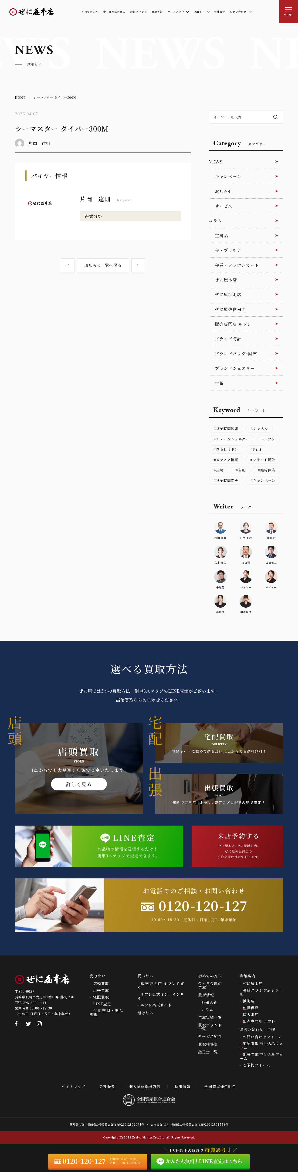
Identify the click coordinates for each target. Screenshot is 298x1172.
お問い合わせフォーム (262, 1037)
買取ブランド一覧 (210, 1026)
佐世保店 (251, 1007)
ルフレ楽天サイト (156, 1005)
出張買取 (101, 990)
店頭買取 (101, 983)
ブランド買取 (264, 459)
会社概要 (107, 1086)
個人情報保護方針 (145, 1086)
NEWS (216, 162)
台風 (242, 469)
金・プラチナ (228, 250)
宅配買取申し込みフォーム (261, 1045)
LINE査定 (102, 1003)
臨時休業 (267, 469)
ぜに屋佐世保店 (230, 309)
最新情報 (206, 995)
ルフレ (269, 439)
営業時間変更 (227, 480)
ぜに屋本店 (226, 280)
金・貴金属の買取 (210, 985)
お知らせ (223, 191)
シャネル (260, 428)
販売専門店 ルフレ (233, 324)
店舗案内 (247, 976)
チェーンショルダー (232, 439)
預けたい (145, 1013)
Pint (257, 449)
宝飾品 (221, 235)
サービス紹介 (210, 1036)
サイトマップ (73, 1086)
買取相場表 (208, 1044)
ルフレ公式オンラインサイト (160, 996)
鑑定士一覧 (208, 1051)
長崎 (220, 469)
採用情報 (182, 1086)
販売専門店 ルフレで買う (160, 985)
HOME (20, 97)
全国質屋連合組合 (220, 1086)
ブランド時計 (228, 338)
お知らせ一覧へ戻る (103, 265)
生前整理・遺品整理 (106, 1012)
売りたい (98, 976)
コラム (215, 220)
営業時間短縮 (227, 428)
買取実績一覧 (210, 1017)
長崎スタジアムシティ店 (261, 992)
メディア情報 (227, 459)
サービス (224, 206)
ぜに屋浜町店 (228, 294)
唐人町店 (251, 1014)
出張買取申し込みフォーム (261, 1056)
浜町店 (249, 1001)
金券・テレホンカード (237, 265)
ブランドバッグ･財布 (236, 353)
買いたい (145, 976)
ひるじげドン (227, 449)
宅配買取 (101, 997)
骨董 (219, 383)
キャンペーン (228, 176)
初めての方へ (210, 976)
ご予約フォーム (256, 1065)
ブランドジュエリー (235, 368)
